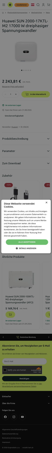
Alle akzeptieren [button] (27, 242)
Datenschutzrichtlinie (37, 236)
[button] (26, 248)
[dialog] (26, 226)
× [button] (46, 203)
